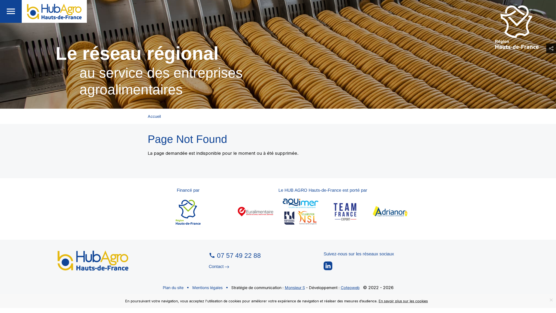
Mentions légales (207, 287)
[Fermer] (551, 299)
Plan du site (173, 287)
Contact (216, 266)
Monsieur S (295, 287)
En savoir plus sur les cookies (403, 301)
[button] (11, 11)
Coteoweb (350, 287)
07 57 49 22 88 (239, 255)
